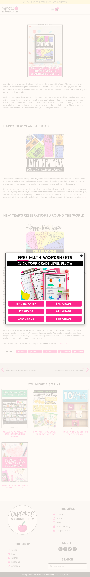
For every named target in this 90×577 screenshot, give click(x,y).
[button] (81, 255)
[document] (45, 288)
